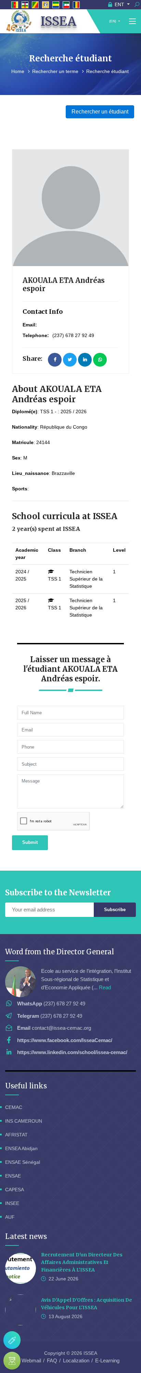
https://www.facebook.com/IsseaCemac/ (64, 1040)
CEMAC (13, 1107)
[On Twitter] (70, 360)
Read (105, 987)
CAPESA (14, 1189)
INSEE (12, 1203)
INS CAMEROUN (23, 1121)
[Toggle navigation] (132, 22)
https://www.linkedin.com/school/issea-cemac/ (72, 1052)
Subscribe (115, 909)
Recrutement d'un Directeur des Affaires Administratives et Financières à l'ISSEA (82, 1262)
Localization (76, 1360)
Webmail (31, 1360)
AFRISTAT (16, 1134)
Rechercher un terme (56, 71)
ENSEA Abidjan (21, 1148)
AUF (10, 1217)
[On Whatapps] (100, 360)
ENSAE (13, 1176)
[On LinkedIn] (85, 360)
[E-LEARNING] (12, 1361)
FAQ (52, 1360)
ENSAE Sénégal (22, 1162)
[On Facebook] (55, 360)
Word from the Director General (59, 951)
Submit (30, 842)
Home (18, 71)
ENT (119, 4)
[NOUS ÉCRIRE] (12, 1340)
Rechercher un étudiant (100, 112)
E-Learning (107, 1360)
